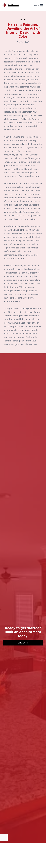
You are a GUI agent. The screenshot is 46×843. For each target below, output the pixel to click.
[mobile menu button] (41, 5)
